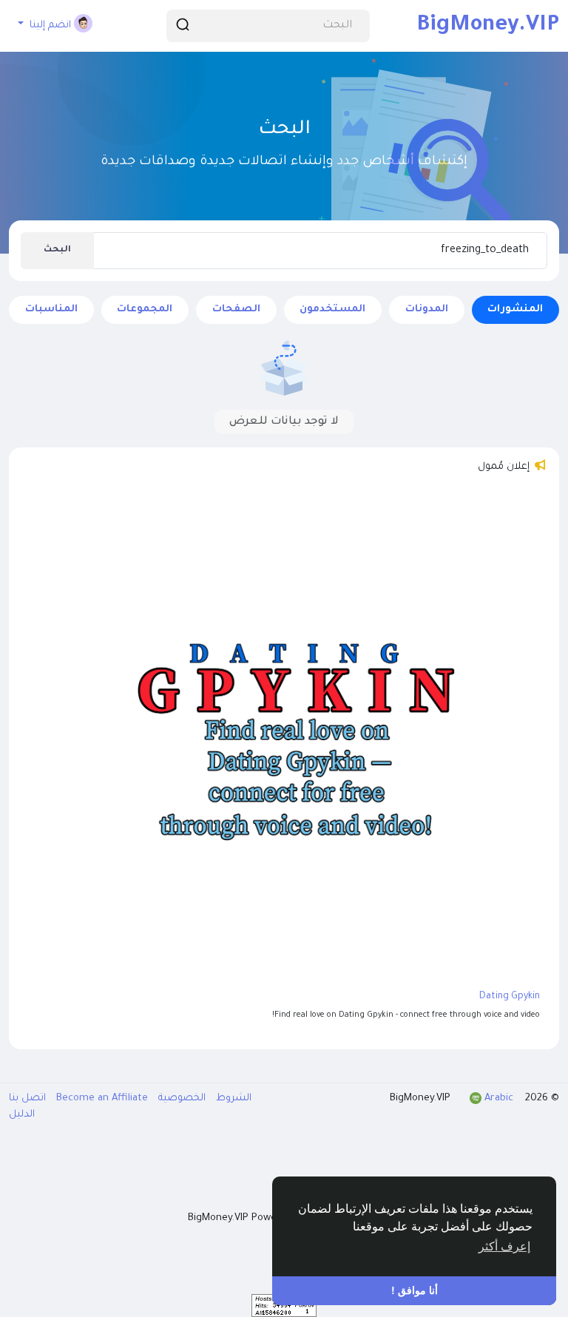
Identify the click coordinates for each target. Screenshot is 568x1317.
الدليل (22, 1114)
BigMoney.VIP (487, 26)
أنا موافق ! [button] (414, 1290)
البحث (57, 250)
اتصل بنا (27, 1098)
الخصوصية (180, 1098)
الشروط (232, 1098)
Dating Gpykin (509, 997)
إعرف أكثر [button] (504, 1246)
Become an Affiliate (100, 1098)
